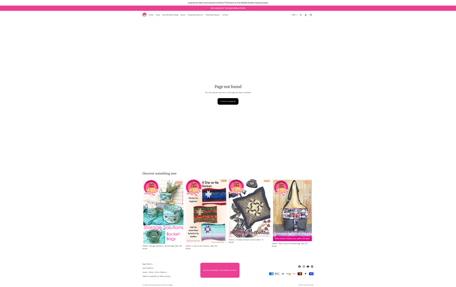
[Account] (305, 14)
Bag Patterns (147, 264)
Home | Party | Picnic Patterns (154, 272)
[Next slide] (180, 211)
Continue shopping (228, 101)
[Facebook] (299, 266)
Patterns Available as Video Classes (156, 276)
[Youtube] (307, 266)
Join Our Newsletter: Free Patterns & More (220, 270)
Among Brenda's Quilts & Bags (161, 285)
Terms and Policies (306, 285)
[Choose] (180, 240)
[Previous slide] (146, 211)
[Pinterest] (312, 266)
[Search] (300, 14)
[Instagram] (303, 266)
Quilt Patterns (148, 268)
